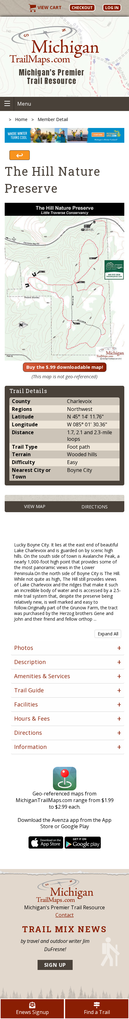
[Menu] (7, 104)
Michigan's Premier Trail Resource (52, 77)
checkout (82, 7)
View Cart (49, 7)
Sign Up (55, 964)
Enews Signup (32, 1012)
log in (112, 7)
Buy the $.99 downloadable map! (64, 367)
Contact (64, 914)
